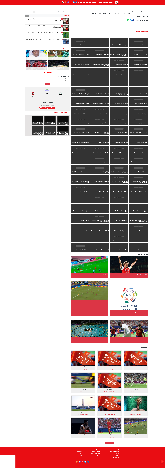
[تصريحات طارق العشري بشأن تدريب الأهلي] (80, 248)
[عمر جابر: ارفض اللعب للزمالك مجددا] (80, 189)
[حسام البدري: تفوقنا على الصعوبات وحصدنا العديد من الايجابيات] (138, 72)
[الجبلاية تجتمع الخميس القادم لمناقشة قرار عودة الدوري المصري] (119, 150)
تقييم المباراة (43, 107)
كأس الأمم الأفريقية (114, 451)
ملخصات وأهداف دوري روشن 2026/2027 (139, 312)
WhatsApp (128, 20)
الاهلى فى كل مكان (95, 453)
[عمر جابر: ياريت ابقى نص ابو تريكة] (138, 170)
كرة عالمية (136, 389)
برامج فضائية (140, 11)
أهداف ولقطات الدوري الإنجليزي (140, 274)
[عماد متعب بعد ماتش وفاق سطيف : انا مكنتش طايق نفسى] (80, 121)
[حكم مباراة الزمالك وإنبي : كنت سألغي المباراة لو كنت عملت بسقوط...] (119, 199)
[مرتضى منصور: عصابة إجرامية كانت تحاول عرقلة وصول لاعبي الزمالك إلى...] (100, 219)
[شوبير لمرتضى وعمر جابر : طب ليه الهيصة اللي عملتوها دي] (100, 111)
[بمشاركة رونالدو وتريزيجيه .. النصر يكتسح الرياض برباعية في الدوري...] (37, 131)
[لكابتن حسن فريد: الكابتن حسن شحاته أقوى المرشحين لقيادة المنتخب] (138, 121)
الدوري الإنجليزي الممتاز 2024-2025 (109, 437)
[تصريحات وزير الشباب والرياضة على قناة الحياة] (80, 53)
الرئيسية (110, 2)
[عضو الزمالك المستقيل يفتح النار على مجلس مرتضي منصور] (119, 180)
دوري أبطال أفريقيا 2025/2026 (83, 369)
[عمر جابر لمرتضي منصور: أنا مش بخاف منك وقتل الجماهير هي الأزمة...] (119, 170)
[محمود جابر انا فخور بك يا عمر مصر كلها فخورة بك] (80, 170)
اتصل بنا (80, 2)
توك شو (134, 11)
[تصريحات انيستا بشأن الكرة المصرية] (100, 53)
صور (84, 2)
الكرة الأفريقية (109, 366)
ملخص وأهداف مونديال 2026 (101, 312)
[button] (26, 16)
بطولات (94, 2)
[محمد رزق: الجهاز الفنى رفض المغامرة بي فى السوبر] (138, 111)
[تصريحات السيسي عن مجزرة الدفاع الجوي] (119, 131)
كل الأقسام (109, 442)
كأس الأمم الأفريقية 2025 (109, 369)
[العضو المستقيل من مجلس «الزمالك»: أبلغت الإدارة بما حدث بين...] (138, 180)
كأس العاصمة (136, 366)
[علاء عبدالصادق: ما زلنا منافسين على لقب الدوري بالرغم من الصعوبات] (80, 150)
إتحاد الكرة (83, 412)
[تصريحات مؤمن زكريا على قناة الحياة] (138, 62)
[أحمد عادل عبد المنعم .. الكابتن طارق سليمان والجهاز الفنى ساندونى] (138, 150)
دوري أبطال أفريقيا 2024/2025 (109, 414)
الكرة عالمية (97, 449)
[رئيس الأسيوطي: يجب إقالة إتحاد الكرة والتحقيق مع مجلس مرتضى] (119, 160)
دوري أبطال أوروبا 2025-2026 (136, 391)
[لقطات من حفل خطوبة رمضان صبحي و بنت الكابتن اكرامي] (138, 43)
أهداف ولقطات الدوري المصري (101, 274)
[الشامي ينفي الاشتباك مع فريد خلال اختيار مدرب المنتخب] (80, 92)
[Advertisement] (117, 26)
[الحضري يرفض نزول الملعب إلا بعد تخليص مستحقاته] (80, 111)
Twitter (131, 20)
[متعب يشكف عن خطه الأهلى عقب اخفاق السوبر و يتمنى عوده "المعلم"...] (100, 121)
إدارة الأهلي (83, 434)
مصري (63, 78)
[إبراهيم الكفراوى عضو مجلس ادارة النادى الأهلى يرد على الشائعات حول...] (138, 160)
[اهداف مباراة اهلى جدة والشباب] (119, 72)
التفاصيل (51, 107)
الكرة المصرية (116, 457)
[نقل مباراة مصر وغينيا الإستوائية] (119, 62)
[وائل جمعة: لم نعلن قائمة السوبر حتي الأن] (80, 131)
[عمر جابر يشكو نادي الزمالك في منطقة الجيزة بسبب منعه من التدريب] (100, 150)
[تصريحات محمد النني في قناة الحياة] (138, 53)
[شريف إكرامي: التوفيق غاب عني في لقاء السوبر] (138, 131)
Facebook (133, 20)
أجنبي (63, 80)
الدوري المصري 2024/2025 (83, 414)
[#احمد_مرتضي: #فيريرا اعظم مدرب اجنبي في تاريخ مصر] (119, 238)
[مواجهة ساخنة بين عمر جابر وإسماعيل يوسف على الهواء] (100, 170)
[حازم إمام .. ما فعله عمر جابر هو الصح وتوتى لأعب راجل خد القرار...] (100, 160)
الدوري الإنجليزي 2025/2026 (109, 391)
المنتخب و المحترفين (95, 451)
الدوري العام (83, 389)
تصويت (47, 84)
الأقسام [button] (100, 2)
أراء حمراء (98, 455)
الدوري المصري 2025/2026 (83, 391)
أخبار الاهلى (116, 455)
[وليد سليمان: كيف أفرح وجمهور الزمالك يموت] (100, 199)
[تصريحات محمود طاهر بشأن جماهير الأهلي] (80, 43)
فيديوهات (88, 2)
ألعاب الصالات (83, 437)
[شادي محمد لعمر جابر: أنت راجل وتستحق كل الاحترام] (138, 189)
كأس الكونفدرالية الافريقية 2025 (136, 414)
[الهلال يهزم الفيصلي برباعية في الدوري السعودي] (50, 131)
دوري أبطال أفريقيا (83, 366)
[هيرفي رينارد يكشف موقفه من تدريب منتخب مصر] (138, 228)
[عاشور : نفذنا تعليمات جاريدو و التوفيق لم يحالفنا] (119, 121)
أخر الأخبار (105, 2)
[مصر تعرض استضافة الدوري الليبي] (138, 102)
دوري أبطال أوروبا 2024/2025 (136, 437)
